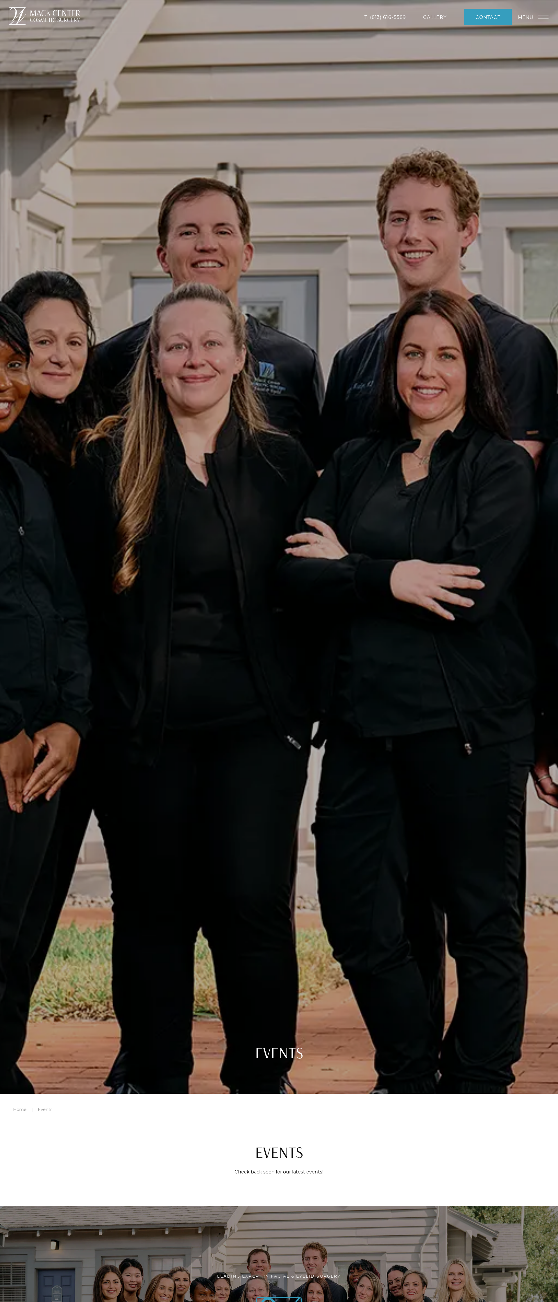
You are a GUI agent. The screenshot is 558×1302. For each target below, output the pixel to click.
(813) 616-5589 (388, 17)
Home (19, 1109)
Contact (487, 17)
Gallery (435, 17)
